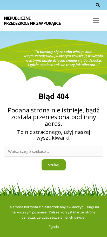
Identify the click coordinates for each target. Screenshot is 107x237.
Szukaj (53, 164)
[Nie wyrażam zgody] (100, 218)
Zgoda (54, 227)
